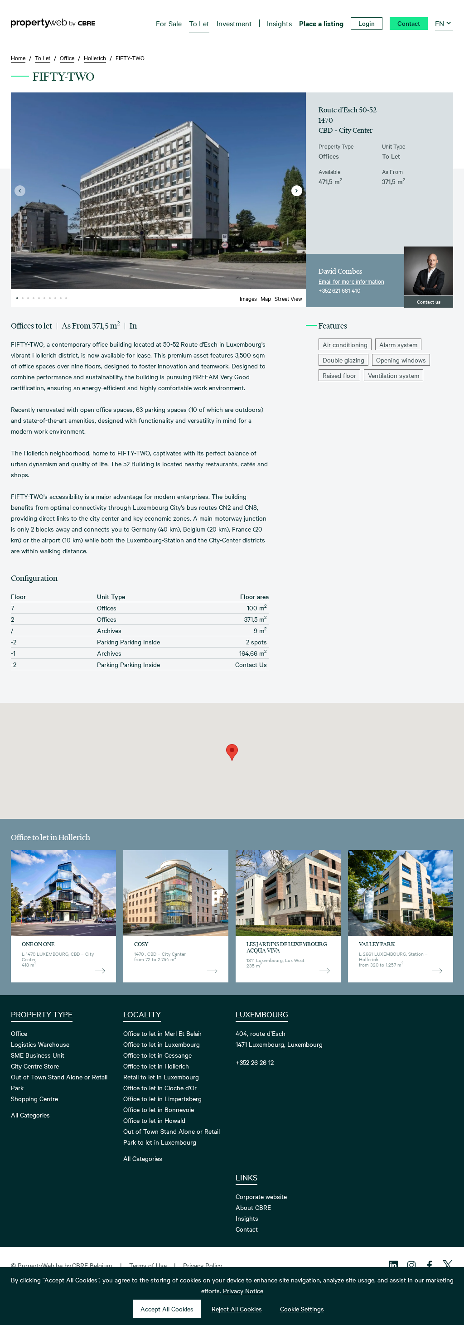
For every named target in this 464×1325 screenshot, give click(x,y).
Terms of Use (148, 1265)
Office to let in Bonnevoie (158, 1109)
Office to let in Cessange (157, 1054)
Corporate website (261, 1196)
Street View (288, 298)
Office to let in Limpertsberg (162, 1098)
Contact (247, 1228)
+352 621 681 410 (340, 290)
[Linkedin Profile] (393, 1265)
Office (19, 1033)
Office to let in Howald (154, 1120)
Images (248, 298)
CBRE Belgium (92, 1265)
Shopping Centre (34, 1098)
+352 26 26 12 (255, 1062)
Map (266, 298)
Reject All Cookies (237, 1308)
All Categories (30, 1114)
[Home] (53, 23)
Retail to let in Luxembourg (161, 1076)
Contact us (428, 301)
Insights (247, 1218)
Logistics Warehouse (40, 1044)
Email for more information (351, 281)
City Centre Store (35, 1065)
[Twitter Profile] (447, 1265)
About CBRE (253, 1207)
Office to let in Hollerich (156, 1065)
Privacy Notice (243, 1290)
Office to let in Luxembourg (161, 1044)
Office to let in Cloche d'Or (160, 1087)
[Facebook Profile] (429, 1265)
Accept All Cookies (166, 1308)
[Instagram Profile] (411, 1265)
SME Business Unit (37, 1054)
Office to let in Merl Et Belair (162, 1033)
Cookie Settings (302, 1308)
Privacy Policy (202, 1265)
